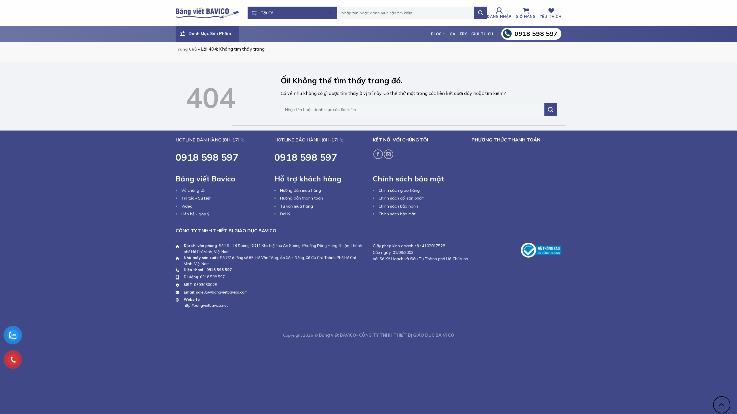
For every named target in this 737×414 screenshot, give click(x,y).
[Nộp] (480, 13)
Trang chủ (186, 49)
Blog (436, 34)
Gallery (458, 34)
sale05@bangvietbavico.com (222, 292)
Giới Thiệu (482, 34)
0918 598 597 (212, 277)
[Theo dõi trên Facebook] (378, 154)
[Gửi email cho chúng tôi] (388, 154)
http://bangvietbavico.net (206, 305)
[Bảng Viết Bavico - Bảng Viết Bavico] (207, 12)
